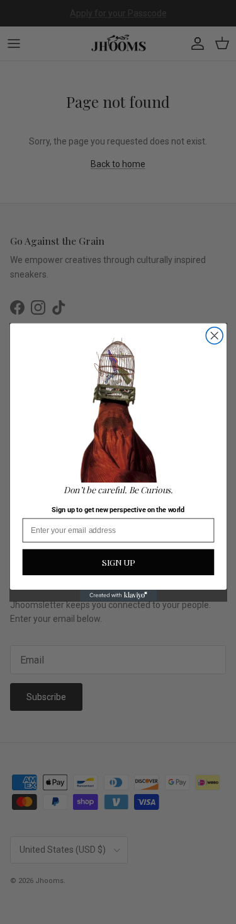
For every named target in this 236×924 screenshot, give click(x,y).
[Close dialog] (214, 335)
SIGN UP (117, 562)
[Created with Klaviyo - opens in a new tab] (117, 594)
